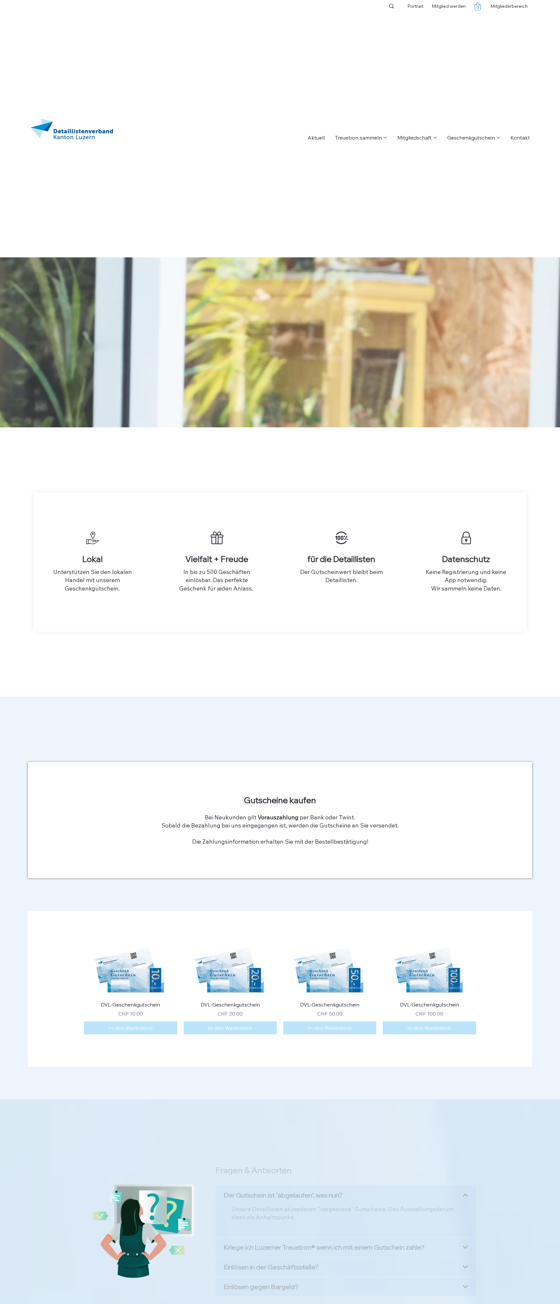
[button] (477, 6)
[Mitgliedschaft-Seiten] (435, 137)
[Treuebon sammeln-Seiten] (385, 137)
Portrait (415, 6)
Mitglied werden (449, 6)
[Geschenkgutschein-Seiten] (498, 137)
